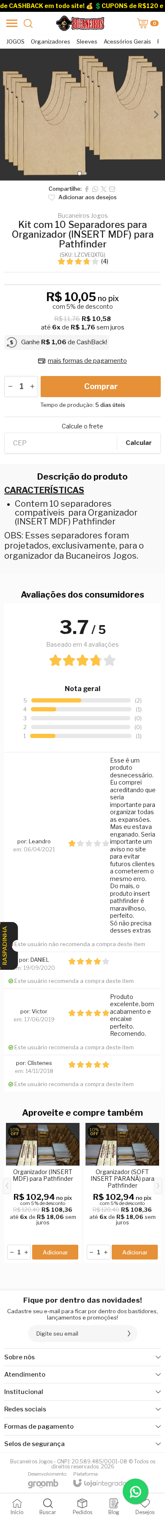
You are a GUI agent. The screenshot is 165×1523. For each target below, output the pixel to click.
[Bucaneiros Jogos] (80, 23)
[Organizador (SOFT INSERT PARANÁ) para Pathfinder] (122, 1192)
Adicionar (55, 1252)
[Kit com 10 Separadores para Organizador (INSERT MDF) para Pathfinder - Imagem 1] (82, 115)
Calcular (139, 443)
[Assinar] (129, 1333)
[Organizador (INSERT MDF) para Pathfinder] (43, 1192)
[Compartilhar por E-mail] (112, 189)
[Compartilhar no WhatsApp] (95, 189)
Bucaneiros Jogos (83, 216)
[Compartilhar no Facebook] (87, 189)
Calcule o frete (82, 426)
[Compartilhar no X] (104, 189)
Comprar (101, 386)
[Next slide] (156, 115)
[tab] (79, 173)
